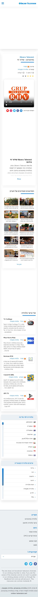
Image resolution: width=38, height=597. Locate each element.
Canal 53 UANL (9, 375)
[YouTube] (7, 110)
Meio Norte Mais (9, 337)
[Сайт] (21, 110)
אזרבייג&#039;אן (27, 438)
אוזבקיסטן (29, 422)
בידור (32, 468)
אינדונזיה (30, 451)
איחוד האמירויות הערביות (24, 443)
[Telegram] (26, 563)
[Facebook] (17, 110)
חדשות (31, 476)
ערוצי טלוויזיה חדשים (30, 523)
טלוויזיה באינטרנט (31, 519)
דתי (32, 472)
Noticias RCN (8, 356)
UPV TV (6, 393)
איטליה (30, 447)
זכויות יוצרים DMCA (30, 536)
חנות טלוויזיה (30, 484)
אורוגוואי (30, 434)
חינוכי (32, 480)
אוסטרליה (29, 430)
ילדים (32, 493)
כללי (32, 497)
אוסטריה (30, 426)
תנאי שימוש (33, 541)
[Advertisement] (19, 28)
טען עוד (19, 264)
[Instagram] (11, 110)
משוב (35, 545)
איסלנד (30, 455)
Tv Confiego (8, 319)
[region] (19, 439)
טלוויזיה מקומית (29, 489)
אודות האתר (33, 532)
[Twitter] (14, 110)
